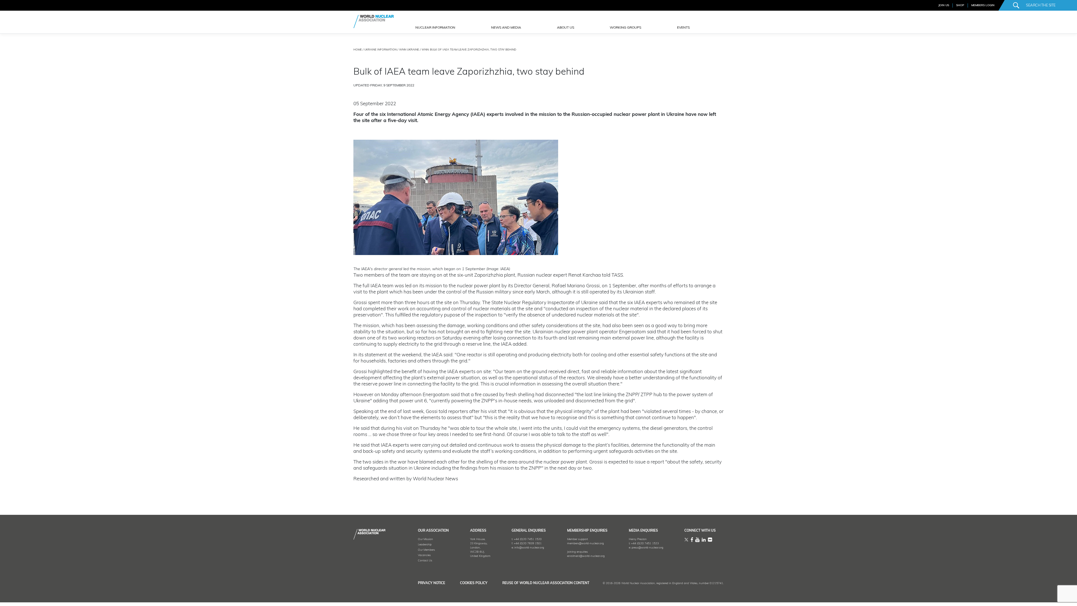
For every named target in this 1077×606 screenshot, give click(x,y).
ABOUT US (565, 27)
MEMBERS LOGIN (983, 5)
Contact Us (425, 560)
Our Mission (425, 539)
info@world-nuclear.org (529, 547)
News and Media (506, 27)
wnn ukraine (409, 49)
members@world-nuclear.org (585, 543)
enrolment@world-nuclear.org (586, 556)
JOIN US (943, 5)
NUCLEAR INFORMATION (435, 27)
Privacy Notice (431, 583)
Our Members (426, 550)
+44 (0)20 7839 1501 (528, 543)
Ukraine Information (380, 49)
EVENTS (683, 27)
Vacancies (424, 555)
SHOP (960, 5)
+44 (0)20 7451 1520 (528, 539)
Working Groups (625, 27)
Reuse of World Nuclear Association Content (545, 583)
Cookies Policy (473, 583)
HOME (357, 49)
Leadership (425, 544)
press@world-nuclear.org (647, 547)
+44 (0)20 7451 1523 (645, 543)
